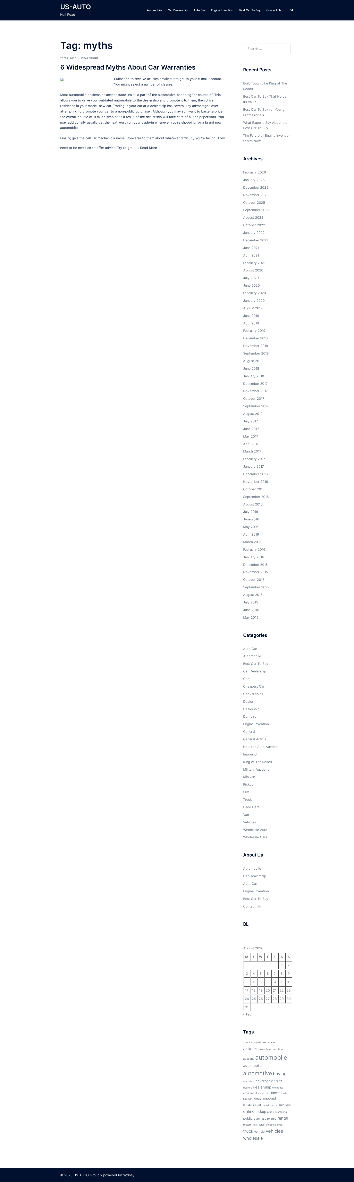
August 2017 (252, 414)
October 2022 (254, 225)
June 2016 (251, 519)
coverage (263, 1081)
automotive (257, 1073)
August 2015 (253, 595)
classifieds (249, 1081)
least (266, 1105)
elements (277, 1087)
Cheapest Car (253, 686)
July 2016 (250, 512)
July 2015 (250, 602)
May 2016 (250, 527)
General (249, 731)
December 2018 (255, 338)
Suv (246, 792)
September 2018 (256, 353)
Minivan (249, 777)
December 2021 (255, 240)
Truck (247, 799)
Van (246, 815)
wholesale (253, 1138)
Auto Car (199, 10)
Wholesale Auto (255, 830)
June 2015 (251, 610)
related (271, 1118)
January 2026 (254, 180)
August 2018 (253, 361)
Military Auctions (256, 769)
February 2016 (254, 549)
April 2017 (251, 444)
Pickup (248, 784)
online (248, 1111)
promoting (281, 1111)
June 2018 (251, 368)
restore (247, 1124)
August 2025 (253, 217)
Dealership (90, 58)
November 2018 (255, 346)
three (279, 1124)
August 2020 (253, 270)
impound (269, 1098)
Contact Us (273, 10)
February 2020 (254, 293)
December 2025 (255, 187)
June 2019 (251, 316)
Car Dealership (178, 10)
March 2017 (252, 451)
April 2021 (251, 255)
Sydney (128, 1175)
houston (247, 1098)
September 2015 (256, 587)
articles (251, 1048)
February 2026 (254, 172)
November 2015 (255, 572)
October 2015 (253, 579)
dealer (276, 1080)
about (246, 1042)
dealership (262, 1087)
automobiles (253, 1065)
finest (275, 1093)
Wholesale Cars (255, 837)
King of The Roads (257, 762)
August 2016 (253, 504)
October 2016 (253, 489)
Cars (246, 679)
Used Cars (251, 807)
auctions (248, 1058)
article (271, 1042)
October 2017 (253, 398)
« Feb (247, 1014)
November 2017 (255, 391)
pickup (260, 1112)
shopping (271, 1124)
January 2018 (253, 376)
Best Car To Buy (250, 10)
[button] (292, 10)
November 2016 (255, 482)
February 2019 (254, 331)
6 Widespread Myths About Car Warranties (128, 67)
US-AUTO (75, 7)
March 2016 (252, 542)
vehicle (259, 1132)
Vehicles (249, 822)
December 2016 (255, 474)
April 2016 (251, 534)
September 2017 (256, 406)
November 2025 (256, 195)
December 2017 (255, 384)
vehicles (274, 1131)
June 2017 (251, 429)
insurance (252, 1104)
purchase (260, 1118)
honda (284, 1093)
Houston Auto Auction (260, 747)
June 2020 (251, 285)
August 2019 (253, 308)
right (255, 1124)
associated (266, 1049)
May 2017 (250, 436)
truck (248, 1131)
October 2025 (254, 202)
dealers (247, 1087)
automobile (271, 1057)
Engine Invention (222, 10)
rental (282, 1118)
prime (270, 1111)
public (248, 1118)
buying (280, 1073)
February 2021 (254, 263)
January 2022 (254, 233)
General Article (254, 739)
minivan (285, 1105)
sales (261, 1124)
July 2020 (251, 278)
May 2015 (250, 617)
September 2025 (256, 210)
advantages (258, 1042)
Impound (250, 754)
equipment (250, 1093)
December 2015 (255, 565)
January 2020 (254, 300)
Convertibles (253, 694)
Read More (148, 148)
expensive (264, 1093)
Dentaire (249, 716)
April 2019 (251, 323)
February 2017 (254, 459)
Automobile (154, 10)
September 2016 (256, 497)
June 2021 (251, 248)
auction (278, 1049)
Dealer (248, 701)
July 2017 (250, 421)
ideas (257, 1098)
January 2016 (253, 557)
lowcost (274, 1105)
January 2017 (253, 466)
